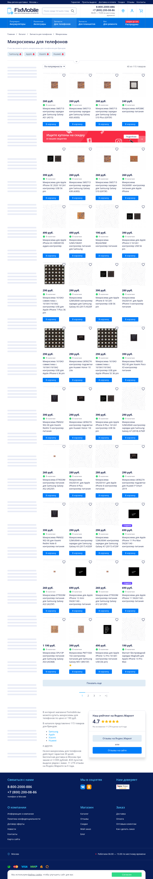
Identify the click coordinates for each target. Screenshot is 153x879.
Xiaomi (42, 54)
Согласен (126, 874)
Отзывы (130, 2)
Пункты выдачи (89, 2)
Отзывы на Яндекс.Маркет (117, 738)
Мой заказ (85, 829)
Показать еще (94, 683)
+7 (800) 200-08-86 (104, 10)
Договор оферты (16, 824)
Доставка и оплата (107, 2)
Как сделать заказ (125, 829)
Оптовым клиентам (126, 824)
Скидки (121, 2)
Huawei (57, 54)
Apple (29, 54)
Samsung (14, 54)
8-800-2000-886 (105, 7)
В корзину (51, 124)
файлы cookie (35, 874)
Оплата (120, 818)
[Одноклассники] (89, 788)
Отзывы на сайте (117, 750)
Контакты (141, 2)
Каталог (84, 813)
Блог (82, 834)
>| (106, 695)
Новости (11, 829)
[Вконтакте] (82, 788)
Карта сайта (13, 839)
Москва (32, 2)
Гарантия (75, 2)
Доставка (121, 813)
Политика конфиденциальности (23, 818)
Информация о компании (20, 813)
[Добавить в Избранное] (64, 75)
